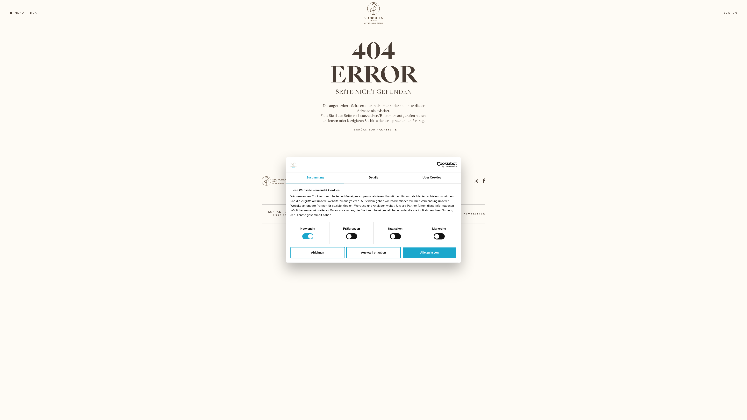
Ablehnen (317, 252)
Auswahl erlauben (373, 252)
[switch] (351, 236)
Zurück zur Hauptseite (375, 130)
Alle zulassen (429, 252)
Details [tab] (373, 177)
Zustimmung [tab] (315, 177)
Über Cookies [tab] (432, 177)
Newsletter (474, 214)
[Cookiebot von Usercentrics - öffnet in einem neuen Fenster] (440, 165)
